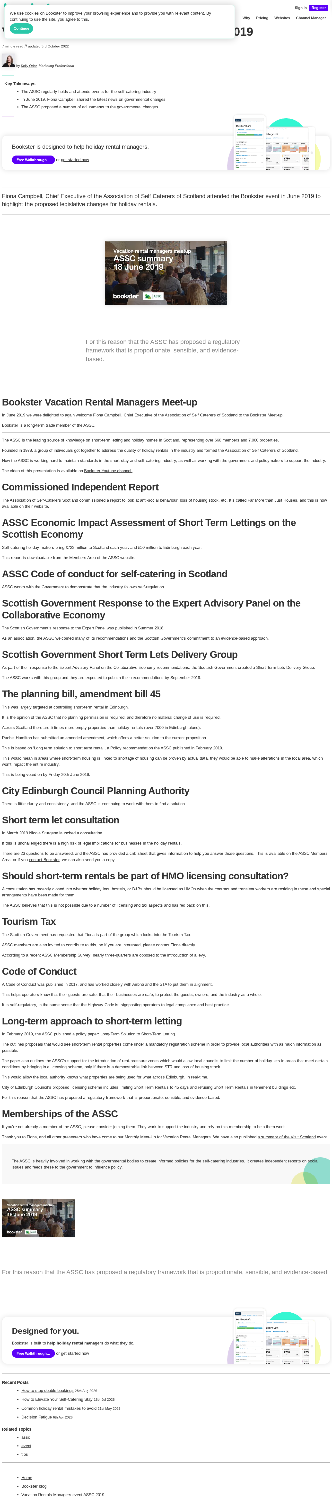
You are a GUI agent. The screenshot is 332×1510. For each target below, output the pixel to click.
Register (319, 8)
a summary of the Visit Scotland (287, 1137)
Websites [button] (282, 18)
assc (25, 1437)
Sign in (301, 8)
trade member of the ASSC (70, 425)
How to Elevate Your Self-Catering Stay (57, 1399)
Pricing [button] (262, 18)
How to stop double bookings (47, 1390)
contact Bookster (44, 859)
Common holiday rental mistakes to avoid (58, 1408)
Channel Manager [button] (311, 18)
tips (24, 1454)
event (26, 1446)
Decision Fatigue (36, 1417)
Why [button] (246, 18)
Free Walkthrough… (33, 160)
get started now (75, 159)
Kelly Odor (29, 66)
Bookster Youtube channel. (108, 471)
